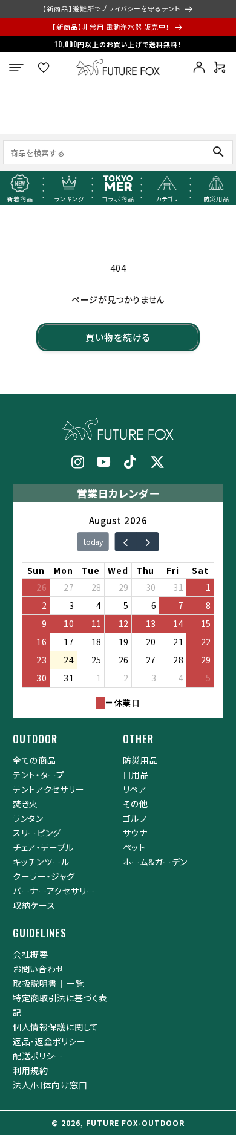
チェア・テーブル (43, 847)
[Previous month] (125, 541)
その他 (135, 804)
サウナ (135, 833)
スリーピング (37, 833)
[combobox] (95, 152)
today (93, 541)
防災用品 (141, 760)
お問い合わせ (38, 969)
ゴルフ (135, 818)
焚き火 (25, 804)
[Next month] (147, 541)
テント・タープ (39, 775)
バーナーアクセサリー (54, 891)
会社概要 (30, 954)
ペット (134, 847)
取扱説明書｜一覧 (48, 983)
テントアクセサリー (48, 789)
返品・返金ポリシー (49, 1041)
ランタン (28, 818)
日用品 (136, 775)
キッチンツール (41, 862)
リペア (135, 789)
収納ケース (34, 905)
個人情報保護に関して (56, 1027)
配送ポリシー (38, 1056)
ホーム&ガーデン (155, 862)
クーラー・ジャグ (44, 876)
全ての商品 (34, 760)
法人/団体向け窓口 (50, 1085)
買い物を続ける (118, 337)
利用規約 (30, 1070)
